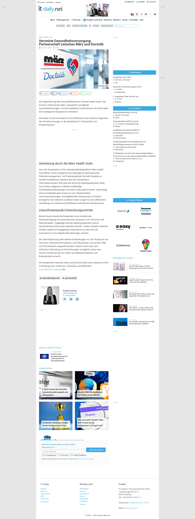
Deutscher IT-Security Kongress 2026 (127, 87)
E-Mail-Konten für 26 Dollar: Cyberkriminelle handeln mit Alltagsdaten (55, 392)
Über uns (44, 491)
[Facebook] (146, 14)
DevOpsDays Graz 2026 (122, 77)
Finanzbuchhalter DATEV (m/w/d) (125, 121)
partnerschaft (70, 278)
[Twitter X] (150, 14)
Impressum (45, 499)
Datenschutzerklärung (85, 459)
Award (82, 496)
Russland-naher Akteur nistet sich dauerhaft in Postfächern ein (141, 295)
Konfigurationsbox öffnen (139, 502)
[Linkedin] (137, 14)
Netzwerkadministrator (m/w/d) (125, 113)
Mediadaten (84, 489)
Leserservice (84, 494)
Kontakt (43, 489)
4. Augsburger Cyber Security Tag (125, 96)
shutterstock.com (131, 508)
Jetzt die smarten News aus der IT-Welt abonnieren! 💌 (58, 445)
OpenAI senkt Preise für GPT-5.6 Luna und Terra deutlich (141, 281)
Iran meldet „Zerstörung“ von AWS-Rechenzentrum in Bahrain (142, 323)
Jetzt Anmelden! (96, 450)
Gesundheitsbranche (51, 278)
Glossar (83, 491)
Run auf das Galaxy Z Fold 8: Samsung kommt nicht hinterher (141, 267)
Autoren (83, 504)
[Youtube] (155, 14)
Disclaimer (45, 502)
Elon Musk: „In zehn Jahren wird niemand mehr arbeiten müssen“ (141, 309)
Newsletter (84, 499)
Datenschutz (45, 494)
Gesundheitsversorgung (50, 269)
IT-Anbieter (84, 501)
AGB (42, 496)
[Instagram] (141, 14)
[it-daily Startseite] (54, 9)
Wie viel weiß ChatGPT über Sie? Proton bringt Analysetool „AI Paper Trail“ (90, 423)
